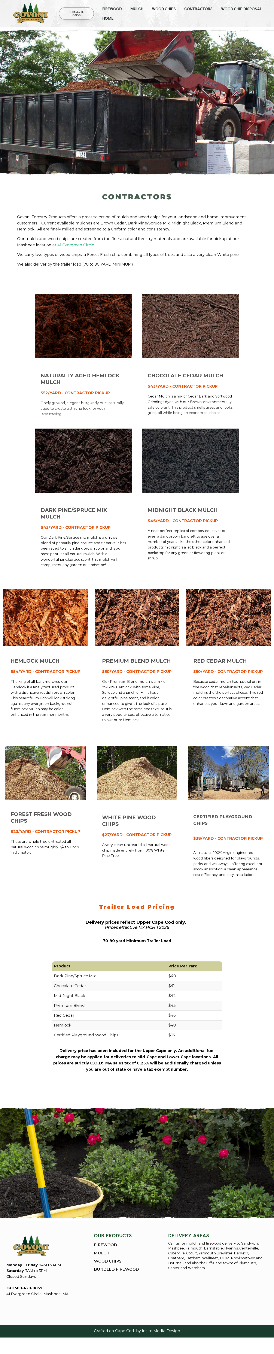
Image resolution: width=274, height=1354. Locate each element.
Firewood (112, 8)
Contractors (198, 8)
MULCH (101, 1253)
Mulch (136, 8)
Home (107, 18)
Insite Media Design (161, 1331)
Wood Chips (164, 8)
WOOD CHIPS (107, 1261)
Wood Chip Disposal (241, 8)
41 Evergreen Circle (75, 245)
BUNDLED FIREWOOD (116, 1269)
